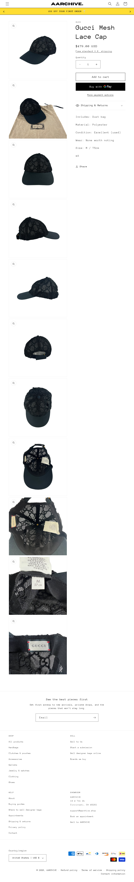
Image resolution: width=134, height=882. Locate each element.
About (12, 798)
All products (16, 742)
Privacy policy (17, 827)
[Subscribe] (94, 718)
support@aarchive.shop (83, 811)
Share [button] (83, 166)
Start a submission (81, 747)
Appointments (16, 815)
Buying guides (17, 804)
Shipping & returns (20, 821)
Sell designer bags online (85, 753)
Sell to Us (76, 742)
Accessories (15, 759)
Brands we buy (78, 759)
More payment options (100, 95)
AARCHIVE (52, 870)
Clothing (13, 776)
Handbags (13, 747)
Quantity (81, 57)
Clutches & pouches (20, 753)
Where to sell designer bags (25, 810)
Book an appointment (82, 816)
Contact (13, 833)
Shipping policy (115, 870)
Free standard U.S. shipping (94, 51)
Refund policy (69, 870)
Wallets (13, 765)
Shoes (12, 782)
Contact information (113, 874)
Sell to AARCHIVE (80, 822)
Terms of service (92, 870)
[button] (7, 4)
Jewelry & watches (19, 771)
